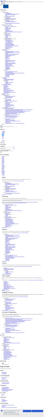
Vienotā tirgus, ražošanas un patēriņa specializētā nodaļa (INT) (14, 110)
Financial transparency (5, 388)
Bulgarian (3, 156)
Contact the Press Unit (7, 91)
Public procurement (4, 400)
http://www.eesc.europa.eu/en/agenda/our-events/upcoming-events (23, 266)
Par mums (3, 11)
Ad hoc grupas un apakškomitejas (10, 118)
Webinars (7, 81)
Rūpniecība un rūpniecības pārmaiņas (11, 62)
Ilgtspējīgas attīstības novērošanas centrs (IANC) (12, 116)
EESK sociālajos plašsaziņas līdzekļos (9, 90)
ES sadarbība (7, 20)
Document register (4, 377)
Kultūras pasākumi (8, 83)
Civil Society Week (8, 39)
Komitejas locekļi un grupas (6, 94)
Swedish (3, 174)
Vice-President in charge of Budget (10, 14)
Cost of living (7, 259)
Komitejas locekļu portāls (9, 97)
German (3, 158)
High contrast (2, 142)
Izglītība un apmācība (8, 239)
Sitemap (3, 394)
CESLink (3, 406)
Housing (7, 245)
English (3, 160)
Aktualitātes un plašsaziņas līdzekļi (6, 84)
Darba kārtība (4, 77)
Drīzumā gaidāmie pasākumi (9, 82)
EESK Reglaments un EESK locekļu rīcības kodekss (13, 23)
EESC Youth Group (8, 122)
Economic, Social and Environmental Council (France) (9, 407)
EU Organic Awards (8, 46)
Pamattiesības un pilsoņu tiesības (10, 61)
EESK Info (5, 87)
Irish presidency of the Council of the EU (11, 21)
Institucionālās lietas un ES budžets (10, 63)
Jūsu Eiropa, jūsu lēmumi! (9, 43)
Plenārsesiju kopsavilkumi (9, 209)
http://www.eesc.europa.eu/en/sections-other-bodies (14, 316)
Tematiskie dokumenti (8, 35)
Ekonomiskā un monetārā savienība (10, 238)
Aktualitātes (5, 85)
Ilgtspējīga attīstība (8, 68)
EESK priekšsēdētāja (8, 13)
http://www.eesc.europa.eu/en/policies (23, 232)
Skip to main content (3, 0)
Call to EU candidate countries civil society (11, 71)
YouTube (3, 140)
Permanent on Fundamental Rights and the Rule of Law (13, 330)
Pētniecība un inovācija (9, 65)
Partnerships (5, 358)
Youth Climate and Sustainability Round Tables (12, 45)
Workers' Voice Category (9, 102)
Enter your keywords (3, 126)
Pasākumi (7, 272)
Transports (7, 69)
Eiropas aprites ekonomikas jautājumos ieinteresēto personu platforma (15, 256)
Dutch (3, 169)
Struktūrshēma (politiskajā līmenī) (10, 16)
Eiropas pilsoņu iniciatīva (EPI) (10, 44)
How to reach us (4, 372)
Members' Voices (6, 89)
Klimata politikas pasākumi (9, 235)
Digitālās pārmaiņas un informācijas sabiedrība (12, 54)
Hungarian (3, 165)
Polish (3, 170)
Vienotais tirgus (8, 66)
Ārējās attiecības (8, 59)
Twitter (3, 133)
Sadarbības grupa (8, 119)
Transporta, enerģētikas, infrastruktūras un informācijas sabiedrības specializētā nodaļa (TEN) (18, 320)
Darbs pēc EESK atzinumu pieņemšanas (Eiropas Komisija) (14, 31)
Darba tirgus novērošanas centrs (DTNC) (11, 326)
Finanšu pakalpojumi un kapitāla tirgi (11, 60)
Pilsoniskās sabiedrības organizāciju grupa (11, 100)
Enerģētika (7, 57)
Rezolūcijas (7, 29)
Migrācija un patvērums (9, 64)
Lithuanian (3, 167)
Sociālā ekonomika (8, 106)
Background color (2, 148)
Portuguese (3, 171)
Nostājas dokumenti (8, 28)
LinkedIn (3, 131)
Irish (2, 164)
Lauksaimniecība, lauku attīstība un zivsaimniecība (12, 51)
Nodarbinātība (7, 56)
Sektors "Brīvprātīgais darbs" (9, 104)
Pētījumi (7, 36)
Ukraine (3, 333)
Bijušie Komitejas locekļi (9, 299)
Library (3, 378)
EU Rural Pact (7, 76)
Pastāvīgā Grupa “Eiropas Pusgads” (10, 120)
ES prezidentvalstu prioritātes (9, 190)
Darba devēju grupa (8, 99)
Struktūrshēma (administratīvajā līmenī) (11, 18)
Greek (3, 159)
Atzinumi (7, 27)
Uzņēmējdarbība (8, 58)
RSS (2, 395)
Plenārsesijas (5, 78)
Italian (3, 166)
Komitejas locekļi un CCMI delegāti (10, 96)
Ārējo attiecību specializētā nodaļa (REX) (11, 113)
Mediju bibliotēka (6, 289)
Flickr (3, 138)
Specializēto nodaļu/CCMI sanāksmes (9, 79)
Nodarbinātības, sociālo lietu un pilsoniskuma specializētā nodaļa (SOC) (15, 111)
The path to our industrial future (8, 355)
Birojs (6, 15)
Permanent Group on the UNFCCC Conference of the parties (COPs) (15, 123)
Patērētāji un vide (8, 103)
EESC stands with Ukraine (9, 47)
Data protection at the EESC (6, 382)
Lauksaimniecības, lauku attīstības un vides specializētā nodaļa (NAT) (15, 112)
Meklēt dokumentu (8, 33)
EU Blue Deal (7, 75)
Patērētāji (7, 53)
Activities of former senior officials (6, 390)
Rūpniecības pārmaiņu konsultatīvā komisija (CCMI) (13, 323)
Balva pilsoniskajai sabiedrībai (10, 41)
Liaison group (4, 405)
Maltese (3, 168)
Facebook (3, 132)
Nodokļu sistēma (8, 252)
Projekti (7, 37)
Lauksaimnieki (7, 306)
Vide (6, 242)
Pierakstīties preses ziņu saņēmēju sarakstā (9, 92)
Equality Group (8, 121)
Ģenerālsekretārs (8, 187)
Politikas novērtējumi (8, 216)
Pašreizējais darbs (8, 30)
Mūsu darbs (3, 194)
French (3, 163)
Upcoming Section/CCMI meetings (8, 269)
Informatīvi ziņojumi (8, 206)
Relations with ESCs (8, 226)
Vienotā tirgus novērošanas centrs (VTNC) (11, 115)
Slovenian (3, 173)
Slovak (3, 172)
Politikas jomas (4, 49)
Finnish (3, 162)
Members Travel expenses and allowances (7, 389)
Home (3, 362)
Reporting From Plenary (7, 88)
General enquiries (4, 373)
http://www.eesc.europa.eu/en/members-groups (21, 296)
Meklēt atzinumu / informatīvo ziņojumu (11, 26)
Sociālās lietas (7, 67)
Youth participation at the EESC (10, 74)
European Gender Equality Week (10, 73)
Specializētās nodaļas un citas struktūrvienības (8, 107)
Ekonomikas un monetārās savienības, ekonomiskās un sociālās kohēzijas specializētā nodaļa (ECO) (19, 109)
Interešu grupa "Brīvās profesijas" (10, 105)
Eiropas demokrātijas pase (9, 42)
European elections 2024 (9, 40)
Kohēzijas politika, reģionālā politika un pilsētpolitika (13, 52)
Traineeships (3, 399)
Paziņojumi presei (6, 282)
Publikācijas (7, 213)
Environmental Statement (5, 383)
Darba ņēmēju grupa (8, 302)
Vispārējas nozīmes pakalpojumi (10, 249)
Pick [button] (14, 148)
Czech (3, 157)
